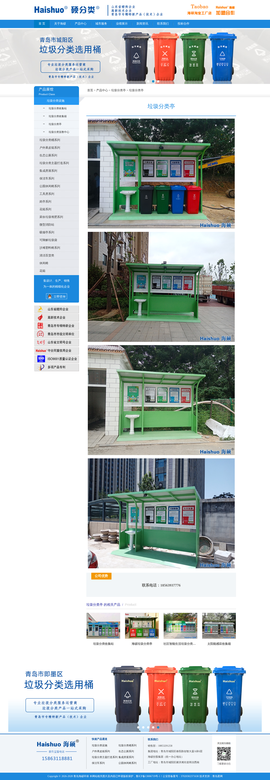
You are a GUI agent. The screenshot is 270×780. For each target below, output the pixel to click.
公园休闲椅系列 (49, 186)
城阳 (135, 56)
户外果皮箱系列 (49, 147)
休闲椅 (43, 263)
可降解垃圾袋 (48, 240)
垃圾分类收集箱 (58, 116)
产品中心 (81, 23)
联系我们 (163, 23)
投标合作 (183, 23)
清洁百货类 (46, 255)
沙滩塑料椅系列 (49, 247)
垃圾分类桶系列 (49, 139)
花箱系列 (45, 209)
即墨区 (135, 691)
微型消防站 (46, 224)
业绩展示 (122, 23)
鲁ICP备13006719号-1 (148, 776)
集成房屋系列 (48, 170)
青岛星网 (217, 776)
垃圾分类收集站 (58, 108)
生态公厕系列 (48, 155)
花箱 (42, 270)
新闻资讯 (142, 23)
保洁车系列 (46, 178)
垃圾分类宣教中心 (59, 132)
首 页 (42, 23)
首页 (90, 90)
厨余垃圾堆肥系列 (51, 216)
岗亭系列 (45, 201)
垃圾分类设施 (55, 100)
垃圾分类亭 (136, 90)
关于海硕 (60, 23)
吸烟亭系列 (46, 232)
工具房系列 (46, 193)
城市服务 (101, 23)
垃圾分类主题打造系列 (54, 163)
